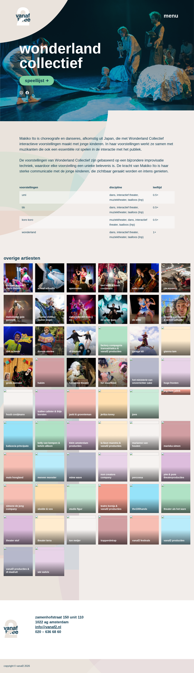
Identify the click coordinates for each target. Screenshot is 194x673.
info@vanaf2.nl (48, 627)
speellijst (34, 80)
